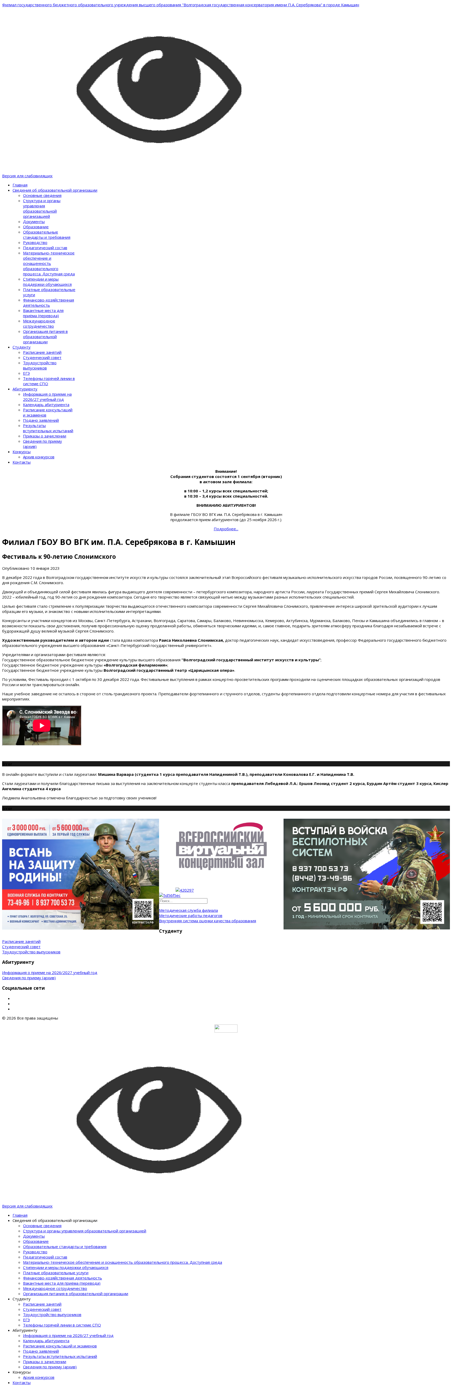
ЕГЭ (26, 373)
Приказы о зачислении (44, 436)
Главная (20, 184)
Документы (34, 221)
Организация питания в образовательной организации (45, 336)
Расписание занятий (42, 352)
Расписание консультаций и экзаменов (60, 1345)
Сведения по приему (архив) (29, 977)
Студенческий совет (42, 357)
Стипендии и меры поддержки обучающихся (47, 281)
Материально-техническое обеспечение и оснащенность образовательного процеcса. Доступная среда (49, 263)
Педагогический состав (45, 247)
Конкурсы (22, 451)
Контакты (22, 462)
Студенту (22, 347)
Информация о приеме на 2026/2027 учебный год (49, 972)
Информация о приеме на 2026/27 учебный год (47, 396)
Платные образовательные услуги (55, 1272)
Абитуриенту (25, 388)
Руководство (35, 242)
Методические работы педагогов (190, 915)
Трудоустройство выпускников (39, 365)
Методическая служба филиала (188, 910)
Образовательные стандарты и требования (46, 234)
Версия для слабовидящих (27, 175)
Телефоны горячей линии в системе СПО (62, 1325)
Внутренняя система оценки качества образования (207, 920)
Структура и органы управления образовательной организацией (41, 208)
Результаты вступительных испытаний (48, 428)
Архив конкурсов (38, 456)
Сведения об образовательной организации (55, 190)
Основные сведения (42, 195)
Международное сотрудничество (39, 323)
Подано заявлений (41, 420)
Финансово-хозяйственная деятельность (48, 302)
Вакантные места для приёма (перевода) (43, 313)
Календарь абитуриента (46, 404)
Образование (36, 226)
